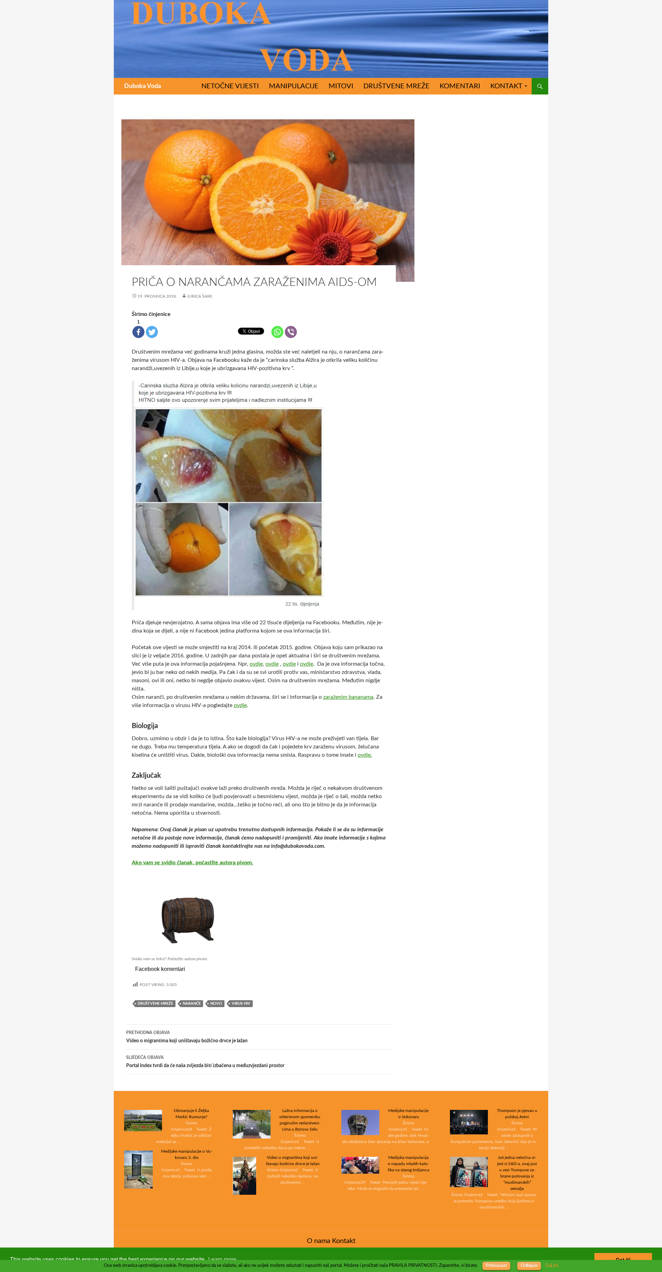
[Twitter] (152, 332)
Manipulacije (294, 86)
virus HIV (241, 1003)
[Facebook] (138, 332)
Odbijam (529, 1265)
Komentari (460, 86)
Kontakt (506, 86)
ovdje (256, 664)
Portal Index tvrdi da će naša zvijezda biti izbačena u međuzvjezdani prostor (205, 1061)
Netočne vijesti (230, 86)
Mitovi (341, 86)
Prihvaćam (496, 1265)
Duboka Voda (142, 86)
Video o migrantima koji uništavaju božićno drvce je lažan (187, 1037)
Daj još (552, 1265)
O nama (318, 1241)
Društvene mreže (396, 86)
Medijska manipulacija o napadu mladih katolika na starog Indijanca (408, 1163)
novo (216, 1003)
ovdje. (365, 755)
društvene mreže (155, 1003)
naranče (192, 1003)
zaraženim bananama (348, 697)
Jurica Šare (199, 296)
